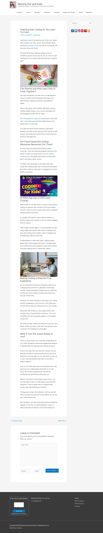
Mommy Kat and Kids (30, 4)
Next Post (62, 421)
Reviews (57, 12)
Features (47, 12)
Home (77, 498)
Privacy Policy (79, 501)
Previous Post (16, 421)
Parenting (37, 35)
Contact (77, 506)
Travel (28, 12)
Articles (19, 12)
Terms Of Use (79, 503)
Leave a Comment (26, 35)
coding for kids (33, 45)
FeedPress (23, 514)
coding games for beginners (31, 118)
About (81, 12)
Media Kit (89, 12)
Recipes (37, 12)
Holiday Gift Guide (69, 12)
